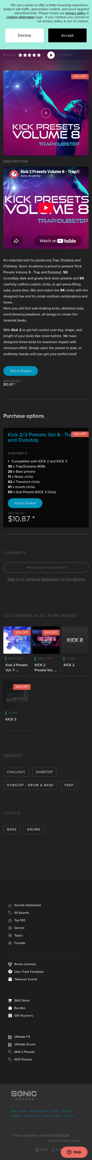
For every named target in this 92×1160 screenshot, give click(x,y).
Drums (33, 829)
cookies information (20, 17)
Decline (24, 35)
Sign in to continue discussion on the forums (46, 579)
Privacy (56, 1116)
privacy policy (76, 13)
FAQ (55, 1111)
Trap (68, 785)
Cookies (69, 1116)
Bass (12, 829)
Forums (15, 1116)
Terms (45, 1116)
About (23, 1111)
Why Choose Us (40, 1111)
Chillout (16, 772)
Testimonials (31, 1116)
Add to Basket (20, 371)
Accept (67, 35)
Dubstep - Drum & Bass (30, 785)
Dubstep (44, 772)
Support (66, 1111)
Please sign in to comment (46, 567)
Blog (14, 1111)
